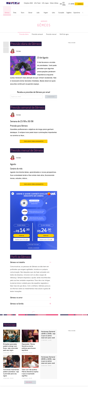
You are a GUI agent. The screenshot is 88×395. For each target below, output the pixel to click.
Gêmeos (44, 25)
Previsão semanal (37, 34)
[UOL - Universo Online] (20, 3)
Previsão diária (24, 34)
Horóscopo (44, 21)
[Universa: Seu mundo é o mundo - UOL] (12, 3)
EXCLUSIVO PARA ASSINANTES (33, 141)
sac (61, 3)
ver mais (29, 382)
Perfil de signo (64, 34)
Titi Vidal (18, 51)
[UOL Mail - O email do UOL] (65, 4)
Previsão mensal (51, 34)
